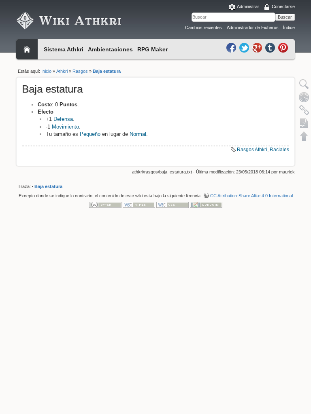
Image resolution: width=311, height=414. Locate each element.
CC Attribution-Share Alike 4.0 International (251, 195)
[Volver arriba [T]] (304, 135)
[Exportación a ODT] (304, 122)
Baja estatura (107, 71)
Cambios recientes (203, 27)
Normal (138, 134)
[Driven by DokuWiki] (206, 204)
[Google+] (258, 47)
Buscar (285, 17)
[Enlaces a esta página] (304, 110)
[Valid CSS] (172, 204)
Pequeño (90, 134)
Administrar (248, 6)
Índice (289, 27)
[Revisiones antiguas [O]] (304, 97)
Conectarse (283, 6)
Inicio (46, 71)
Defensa (63, 119)
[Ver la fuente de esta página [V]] (304, 84)
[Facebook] (232, 47)
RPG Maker (152, 49)
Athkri (62, 71)
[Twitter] (245, 47)
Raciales (279, 149)
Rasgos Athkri (252, 149)
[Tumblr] (271, 47)
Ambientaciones (110, 49)
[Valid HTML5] (139, 204)
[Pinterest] (283, 47)
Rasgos (80, 71)
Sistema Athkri (63, 49)
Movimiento (65, 127)
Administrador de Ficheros (253, 27)
